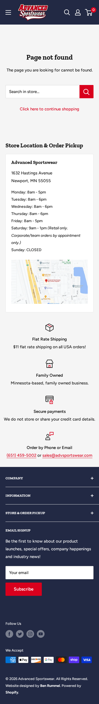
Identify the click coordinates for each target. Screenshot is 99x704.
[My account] (78, 12)
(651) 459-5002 (21, 455)
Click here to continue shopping (49, 109)
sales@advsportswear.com (67, 455)
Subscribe (24, 589)
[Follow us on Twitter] (20, 634)
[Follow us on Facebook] (9, 634)
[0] (89, 12)
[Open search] (67, 12)
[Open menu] (8, 12)
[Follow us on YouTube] (41, 634)
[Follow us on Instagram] (30, 634)
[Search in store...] (86, 91)
